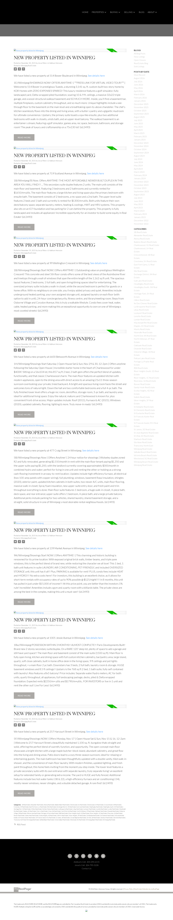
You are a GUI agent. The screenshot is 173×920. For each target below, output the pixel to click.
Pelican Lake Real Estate (34, 813)
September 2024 (141, 152)
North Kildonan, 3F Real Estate (86, 811)
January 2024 (140, 178)
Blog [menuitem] (141, 12)
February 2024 (140, 175)
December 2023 (141, 181)
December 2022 (141, 220)
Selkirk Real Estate (62, 815)
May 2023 (138, 204)
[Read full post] (70, 52)
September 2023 (141, 191)
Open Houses (140, 60)
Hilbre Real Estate (36, 809)
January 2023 (140, 217)
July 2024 (138, 159)
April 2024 (138, 169)
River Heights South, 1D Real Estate (79, 813)
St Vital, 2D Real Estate (93, 817)
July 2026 (138, 81)
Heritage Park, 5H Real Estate (22, 809)
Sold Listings (139, 66)
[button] (70, 856)
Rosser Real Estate (19, 815)
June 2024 (138, 162)
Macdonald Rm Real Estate (145, 322)
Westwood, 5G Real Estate (77, 820)
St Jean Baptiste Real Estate (78, 817)
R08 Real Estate (63, 813)
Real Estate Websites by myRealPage (146, 889)
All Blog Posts (139, 53)
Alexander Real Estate (37, 805)
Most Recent (139, 75)
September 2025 (141, 113)
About (151, 12)
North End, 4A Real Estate (68, 811)
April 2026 (138, 91)
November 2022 (141, 223)
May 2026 (138, 88)
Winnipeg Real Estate (28, 66)
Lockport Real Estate (90, 809)
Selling (128, 12)
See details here (96, 75)
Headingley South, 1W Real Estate (113, 807)
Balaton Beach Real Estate (62, 805)
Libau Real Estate (78, 809)
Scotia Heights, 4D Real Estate (48, 815)
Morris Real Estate (42, 811)
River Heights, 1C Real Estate (98, 813)
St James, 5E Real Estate (63, 817)
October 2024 (140, 149)
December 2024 (141, 143)
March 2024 (139, 172)
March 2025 (139, 133)
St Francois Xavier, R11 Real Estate (46, 817)
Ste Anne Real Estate (119, 817)
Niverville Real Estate (54, 811)
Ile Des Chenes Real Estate (50, 809)
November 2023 (141, 185)
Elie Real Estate (51, 807)
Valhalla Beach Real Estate (47, 820)
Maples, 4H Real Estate (29, 811)
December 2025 (141, 104)
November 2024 (141, 146)
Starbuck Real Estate (107, 817)
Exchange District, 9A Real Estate (66, 807)
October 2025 (140, 110)
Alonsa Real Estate (49, 805)
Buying (114, 12)
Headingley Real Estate (96, 807)
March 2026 (139, 94)
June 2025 (138, 123)
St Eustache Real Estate (144, 413)
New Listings (139, 56)
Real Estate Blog (141, 63)
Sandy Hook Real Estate (32, 815)
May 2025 (138, 126)
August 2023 (139, 194)
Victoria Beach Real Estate (62, 820)
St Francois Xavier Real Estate (26, 817)
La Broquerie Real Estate (65, 809)
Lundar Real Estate (113, 809)
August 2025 (139, 117)
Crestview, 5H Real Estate (21, 807)
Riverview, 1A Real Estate (115, 813)
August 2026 (139, 78)
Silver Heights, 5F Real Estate (77, 815)
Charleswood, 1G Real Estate (78, 805)
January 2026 (140, 101)
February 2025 (140, 136)
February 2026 (140, 97)
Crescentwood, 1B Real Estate (112, 805)
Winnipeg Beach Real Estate (94, 820)
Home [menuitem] (85, 12)
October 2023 (140, 188)
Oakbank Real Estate (101, 811)
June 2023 (138, 201)
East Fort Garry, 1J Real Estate (38, 807)
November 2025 (141, 107)
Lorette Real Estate (101, 809)
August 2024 (139, 156)
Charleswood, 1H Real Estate (95, 805)
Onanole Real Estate (113, 811)
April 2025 (138, 130)
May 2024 (138, 165)
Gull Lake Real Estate (83, 807)
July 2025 (138, 120)
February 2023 (140, 214)
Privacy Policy (128, 889)
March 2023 (139, 210)
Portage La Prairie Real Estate (49, 813)
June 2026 (138, 84)
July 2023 (138, 198)
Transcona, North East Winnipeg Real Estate (26, 820)
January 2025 (140, 139)
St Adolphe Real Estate (93, 815)
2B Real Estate (26, 805)
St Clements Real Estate (107, 815)
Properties (98, 12)
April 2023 (138, 207)
